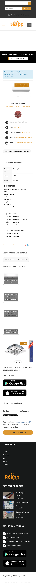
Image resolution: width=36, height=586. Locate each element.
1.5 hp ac (16, 213)
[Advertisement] (18, 34)
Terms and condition (12, 582)
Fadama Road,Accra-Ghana (24, 137)
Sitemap (5, 464)
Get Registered (16, 15)
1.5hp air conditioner (12, 222)
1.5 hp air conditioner (13, 216)
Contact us (6, 455)
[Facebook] (19, 245)
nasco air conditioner (12, 233)
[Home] (15, 24)
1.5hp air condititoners (13, 225)
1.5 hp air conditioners (13, 219)
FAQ (4, 458)
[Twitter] (22, 245)
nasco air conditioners (13, 236)
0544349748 (17, 127)
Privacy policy (26, 582)
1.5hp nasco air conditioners (15, 230)
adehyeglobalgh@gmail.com (24, 142)
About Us (6, 451)
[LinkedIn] (28, 245)
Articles (5, 461)
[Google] (25, 245)
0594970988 (26, 132)
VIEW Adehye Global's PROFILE (16, 151)
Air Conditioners (18, 58)
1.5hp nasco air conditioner (14, 228)
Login (27, 15)
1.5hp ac (24, 219)
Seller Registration (18, 432)
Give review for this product (16, 260)
